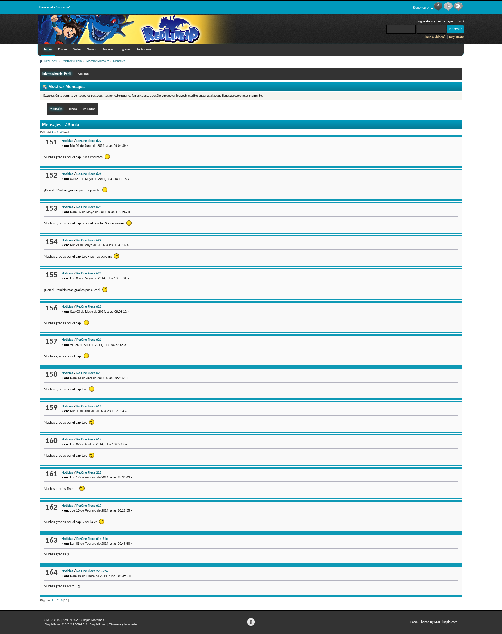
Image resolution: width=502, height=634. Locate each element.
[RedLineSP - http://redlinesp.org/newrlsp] (137, 43)
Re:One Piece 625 (88, 207)
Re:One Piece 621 (88, 340)
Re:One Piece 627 (88, 141)
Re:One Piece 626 (88, 174)
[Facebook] (438, 10)
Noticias (67, 141)
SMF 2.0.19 (52, 620)
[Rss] (458, 10)
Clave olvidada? (435, 37)
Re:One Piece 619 (88, 406)
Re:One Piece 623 (88, 273)
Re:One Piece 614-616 (92, 539)
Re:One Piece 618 (88, 439)
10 (61, 131)
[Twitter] (449, 10)
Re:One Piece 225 (88, 472)
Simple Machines (92, 620)
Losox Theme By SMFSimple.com (434, 622)
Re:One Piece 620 (88, 373)
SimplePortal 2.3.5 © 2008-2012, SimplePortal (75, 624)
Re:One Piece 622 (88, 306)
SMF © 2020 (71, 620)
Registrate (456, 37)
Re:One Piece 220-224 (92, 571)
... (55, 131)
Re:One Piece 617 (88, 506)
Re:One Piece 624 (88, 240)
